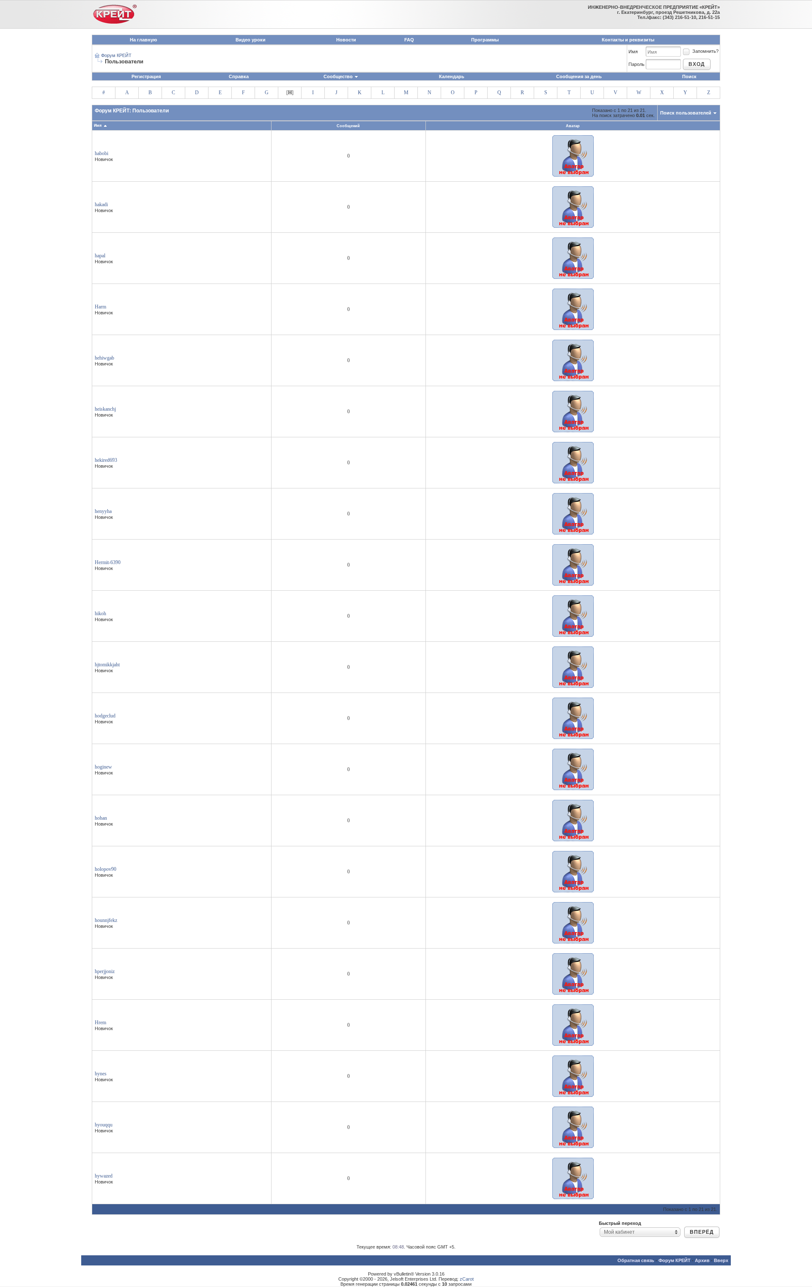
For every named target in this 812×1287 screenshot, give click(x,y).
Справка (239, 76)
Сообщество (338, 76)
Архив (702, 1260)
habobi (101, 153)
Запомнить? (705, 51)
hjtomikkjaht (107, 665)
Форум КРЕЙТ (116, 55)
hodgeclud (105, 716)
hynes (101, 1074)
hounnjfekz (106, 920)
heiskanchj (105, 409)
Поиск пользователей (685, 112)
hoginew (103, 767)
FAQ (409, 39)
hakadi (101, 204)
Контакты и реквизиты (628, 39)
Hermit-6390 (108, 562)
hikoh (100, 613)
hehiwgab (104, 358)
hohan (101, 818)
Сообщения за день (579, 76)
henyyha (103, 511)
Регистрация (146, 76)
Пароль (636, 64)
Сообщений (348, 126)
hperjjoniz (105, 971)
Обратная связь (635, 1260)
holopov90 (105, 869)
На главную (143, 39)
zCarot (467, 1279)
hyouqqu (103, 1125)
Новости (346, 39)
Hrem (100, 1022)
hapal (100, 256)
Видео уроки (251, 39)
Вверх (721, 1260)
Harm (100, 307)
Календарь (451, 76)
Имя (633, 51)
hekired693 (106, 460)
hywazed (103, 1176)
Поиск (689, 76)
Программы (485, 39)
